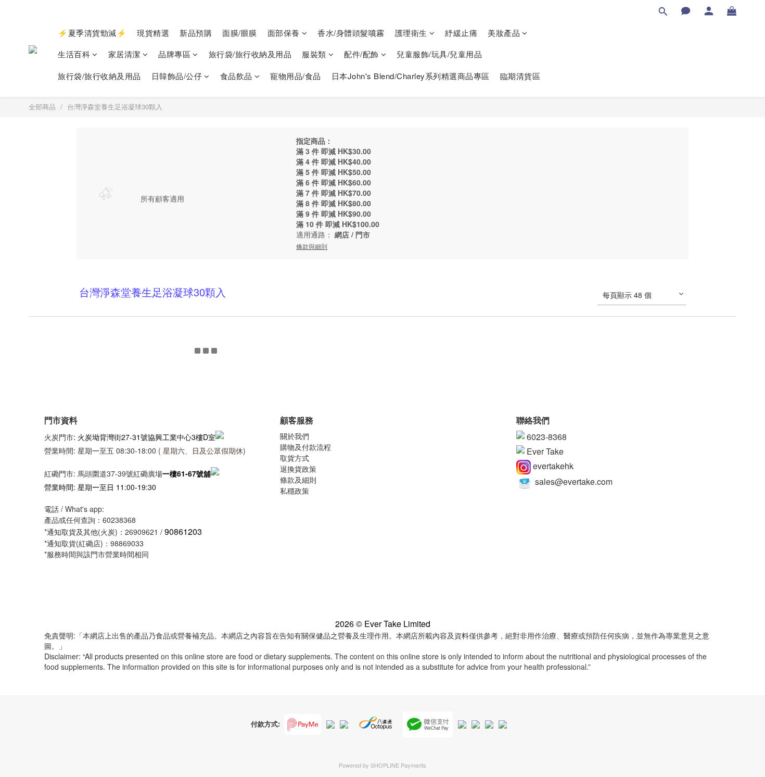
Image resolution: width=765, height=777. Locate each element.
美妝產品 (504, 32)
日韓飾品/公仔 (176, 75)
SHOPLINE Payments (398, 765)
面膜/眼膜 (239, 32)
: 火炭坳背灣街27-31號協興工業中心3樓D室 (144, 436)
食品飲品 (236, 75)
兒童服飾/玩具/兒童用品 (439, 53)
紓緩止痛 (461, 32)
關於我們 (294, 436)
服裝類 (314, 53)
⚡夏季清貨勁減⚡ (92, 32)
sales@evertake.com (573, 481)
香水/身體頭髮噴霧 (351, 32)
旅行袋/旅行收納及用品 (250, 53)
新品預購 (196, 32)
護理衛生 (411, 32)
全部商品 (42, 106)
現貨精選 (153, 32)
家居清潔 (124, 53)
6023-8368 (546, 437)
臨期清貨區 (520, 75)
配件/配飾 (361, 53)
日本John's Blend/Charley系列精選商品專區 (411, 75)
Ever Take (544, 451)
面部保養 (283, 32)
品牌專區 (174, 53)
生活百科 (74, 53)
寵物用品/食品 (295, 75)
